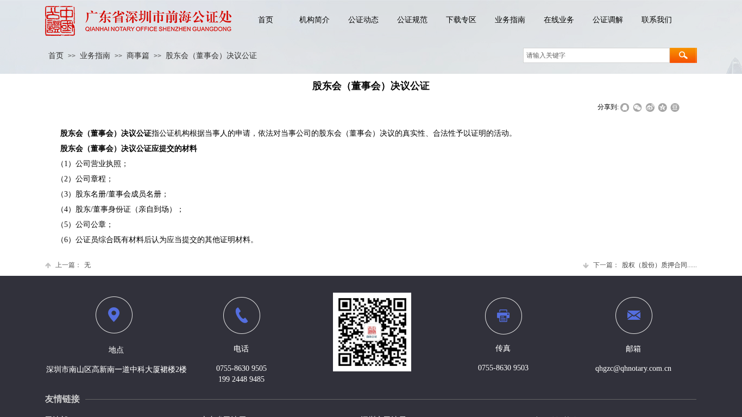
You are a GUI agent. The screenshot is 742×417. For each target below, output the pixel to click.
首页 (265, 20)
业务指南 (510, 20)
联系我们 (657, 20)
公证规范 (412, 20)
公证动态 (363, 20)
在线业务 (559, 20)
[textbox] (596, 55)
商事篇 (138, 56)
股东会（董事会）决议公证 (211, 56)
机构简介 (314, 20)
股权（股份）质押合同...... (645, 265)
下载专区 (461, 20)
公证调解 (608, 20)
